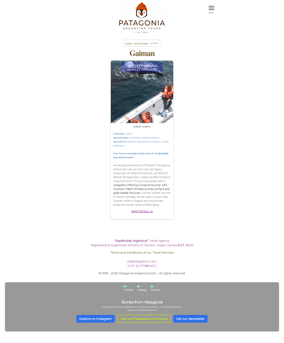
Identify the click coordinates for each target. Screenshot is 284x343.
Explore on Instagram (95, 319)
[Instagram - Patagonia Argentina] (142, 290)
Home (129, 43)
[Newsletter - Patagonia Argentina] (155, 290)
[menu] (211, 6)
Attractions (141, 43)
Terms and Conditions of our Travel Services (142, 252)
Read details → (142, 211)
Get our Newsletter (190, 319)
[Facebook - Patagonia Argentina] (128, 290)
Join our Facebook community (144, 319)
